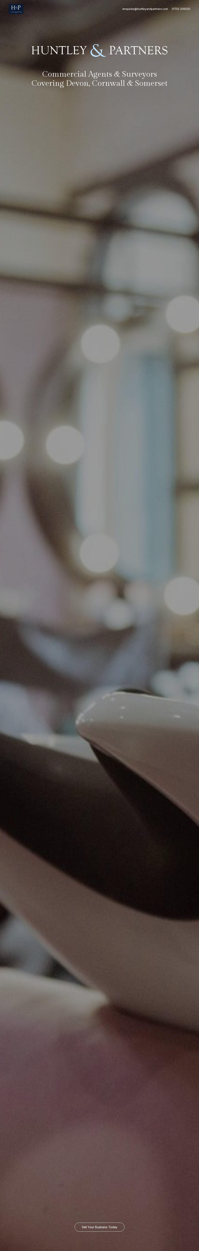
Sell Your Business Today (99, 1227)
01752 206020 (181, 9)
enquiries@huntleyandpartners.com (145, 9)
